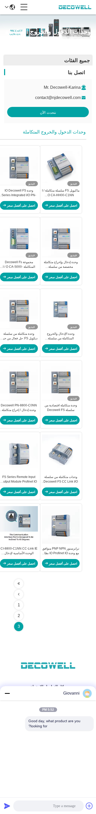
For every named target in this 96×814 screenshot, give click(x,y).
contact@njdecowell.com (58, 97)
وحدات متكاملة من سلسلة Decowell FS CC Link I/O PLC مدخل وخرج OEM (61, 479)
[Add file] (89, 805)
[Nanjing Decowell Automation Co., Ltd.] (75, 7)
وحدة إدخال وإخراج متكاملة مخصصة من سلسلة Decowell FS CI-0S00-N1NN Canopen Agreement (61, 264)
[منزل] (48, 672)
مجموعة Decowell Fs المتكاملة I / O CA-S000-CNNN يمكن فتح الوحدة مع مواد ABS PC (19, 264)
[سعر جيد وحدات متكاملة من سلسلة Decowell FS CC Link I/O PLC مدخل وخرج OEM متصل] (61, 453)
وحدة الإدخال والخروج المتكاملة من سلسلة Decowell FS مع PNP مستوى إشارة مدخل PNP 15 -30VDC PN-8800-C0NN (60, 336)
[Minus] (7, 693)
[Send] (7, 805)
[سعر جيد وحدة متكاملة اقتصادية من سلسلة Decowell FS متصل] (61, 382)
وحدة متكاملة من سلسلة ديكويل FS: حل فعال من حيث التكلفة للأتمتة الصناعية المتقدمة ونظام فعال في (18, 336)
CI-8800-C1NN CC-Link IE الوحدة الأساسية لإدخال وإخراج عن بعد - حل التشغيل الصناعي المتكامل (19, 551)
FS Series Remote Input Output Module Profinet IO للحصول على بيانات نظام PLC (19, 479)
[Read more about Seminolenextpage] (18, 583)
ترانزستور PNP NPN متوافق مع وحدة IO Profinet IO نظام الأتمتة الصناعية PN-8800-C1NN (60, 551)
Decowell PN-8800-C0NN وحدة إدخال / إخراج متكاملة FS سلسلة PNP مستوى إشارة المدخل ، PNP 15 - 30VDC (19, 408)
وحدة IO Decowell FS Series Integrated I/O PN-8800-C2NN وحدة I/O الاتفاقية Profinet (19, 193)
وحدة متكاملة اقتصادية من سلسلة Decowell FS (61, 408)
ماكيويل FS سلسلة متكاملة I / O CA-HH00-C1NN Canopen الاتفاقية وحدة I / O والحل (60, 193)
